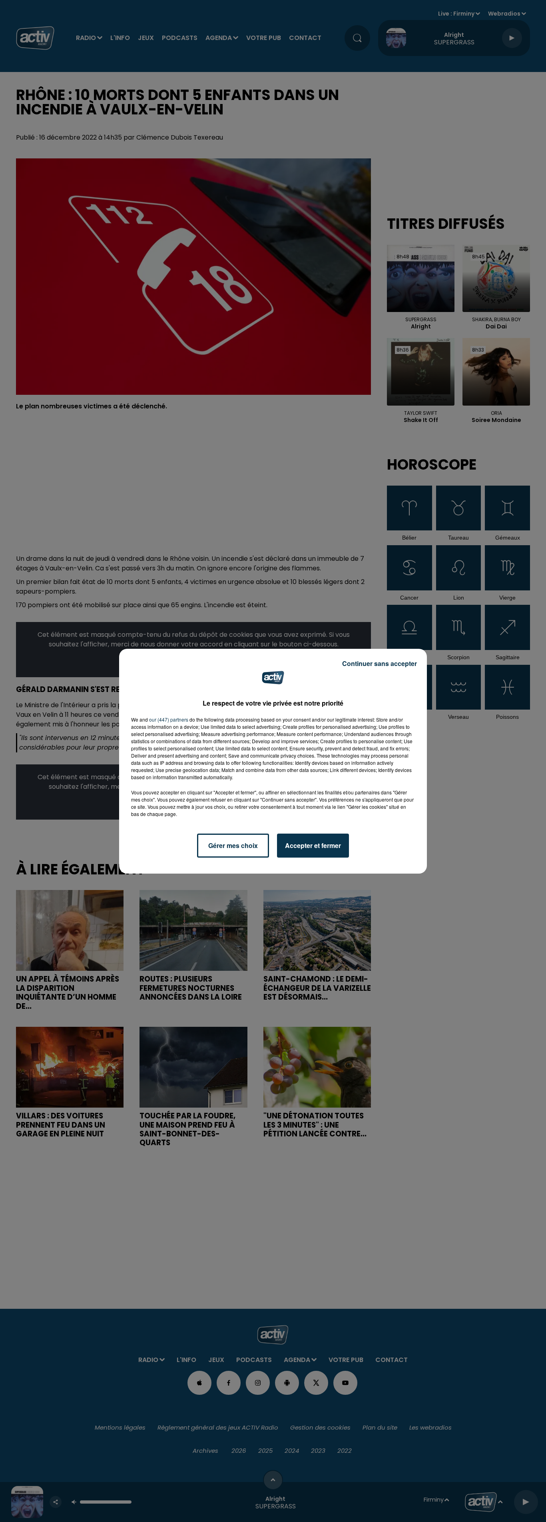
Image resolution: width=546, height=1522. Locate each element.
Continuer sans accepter (379, 663)
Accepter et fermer (313, 845)
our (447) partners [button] (168, 719)
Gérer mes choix (233, 845)
